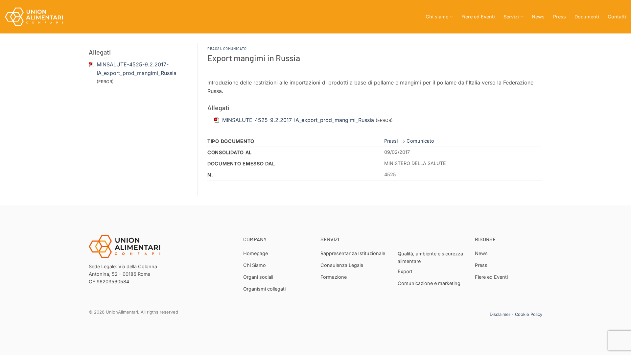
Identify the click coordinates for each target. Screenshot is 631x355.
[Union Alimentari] (38, 17)
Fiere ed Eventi (478, 16)
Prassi (214, 48)
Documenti (586, 16)
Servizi (511, 16)
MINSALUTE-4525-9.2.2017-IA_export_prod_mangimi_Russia (298, 120)
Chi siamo (437, 16)
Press (559, 16)
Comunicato (235, 48)
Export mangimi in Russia (253, 58)
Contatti (617, 16)
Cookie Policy (528, 314)
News (538, 16)
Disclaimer (500, 314)
